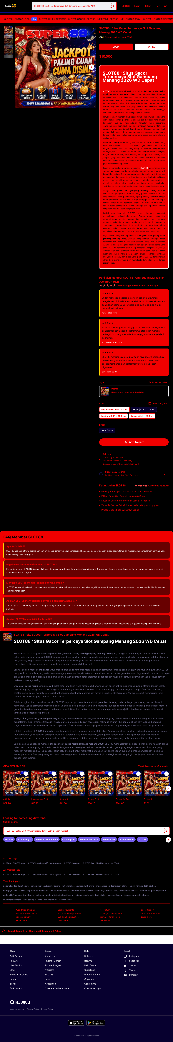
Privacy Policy (32, 1009)
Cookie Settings (92, 988)
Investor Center (53, 960)
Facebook (134, 960)
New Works (16, 965)
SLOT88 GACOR (76, 19)
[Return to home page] (16, 6)
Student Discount (19, 974)
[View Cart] (165, 6)
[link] (9, 839)
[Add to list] (26, 774)
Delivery (88, 956)
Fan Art (14, 960)
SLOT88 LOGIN (25, 19)
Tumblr (132, 970)
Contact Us (90, 983)
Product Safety (92, 974)
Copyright (89, 979)
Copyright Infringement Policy (45, 931)
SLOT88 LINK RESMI (97, 19)
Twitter (132, 965)
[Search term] (112, 6)
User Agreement (17, 1009)
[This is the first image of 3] (19, 67)
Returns (88, 960)
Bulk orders (16, 988)
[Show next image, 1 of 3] (91, 67)
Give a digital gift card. (129, 464)
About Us (50, 956)
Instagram (134, 956)
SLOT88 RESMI (133, 19)
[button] (8, 30)
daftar (13, 983)
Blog (12, 970)
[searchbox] (86, 831)
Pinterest (133, 974)
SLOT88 (8, 19)
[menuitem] (8, 19)
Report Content (16, 931)
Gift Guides (16, 956)
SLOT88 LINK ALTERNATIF (52, 19)
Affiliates (49, 970)
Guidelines (89, 970)
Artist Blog (50, 983)
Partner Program (53, 965)
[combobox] (74, 6)
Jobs (47, 979)
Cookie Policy (47, 1009)
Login (13, 979)
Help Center (90, 965)
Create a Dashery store (57, 988)
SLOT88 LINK (117, 19)
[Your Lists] (158, 6)
